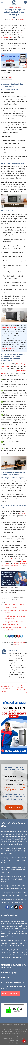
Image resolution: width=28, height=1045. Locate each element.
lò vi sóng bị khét (6, 37)
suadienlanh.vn (22, 32)
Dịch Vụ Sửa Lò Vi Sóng (14, 7)
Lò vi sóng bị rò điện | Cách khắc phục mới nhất (7, 688)
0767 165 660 (5, 563)
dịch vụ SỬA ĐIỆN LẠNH (9, 973)
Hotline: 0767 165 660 (10, 993)
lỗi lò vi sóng (16, 644)
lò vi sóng (22, 513)
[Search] (25, 2)
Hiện (9, 77)
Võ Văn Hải (21, 19)
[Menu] (2, 2)
